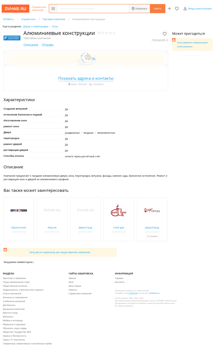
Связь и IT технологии (14, 339)
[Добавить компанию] (169, 8)
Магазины (8, 316)
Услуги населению (12, 293)
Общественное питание (15, 286)
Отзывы (47, 44)
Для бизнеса (9, 305)
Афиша (72, 278)
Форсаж (52, 227)
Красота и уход (10, 312)
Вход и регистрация (200, 8)
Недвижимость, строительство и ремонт (23, 289)
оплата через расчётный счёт (82, 156)
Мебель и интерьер (13, 320)
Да (66, 109)
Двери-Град (85, 227)
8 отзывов (152, 236)
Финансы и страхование (15, 297)
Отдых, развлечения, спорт (16, 282)
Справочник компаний (39, 9)
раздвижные (72, 132)
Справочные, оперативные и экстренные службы (27, 343)
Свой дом (118, 227)
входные (88, 132)
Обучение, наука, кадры (15, 328)
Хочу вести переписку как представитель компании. (60, 252)
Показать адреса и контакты (85, 78)
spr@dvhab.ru (154, 293)
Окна (55, 26)
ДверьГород (152, 227)
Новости (73, 289)
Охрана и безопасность (14, 335)
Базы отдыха (75, 286)
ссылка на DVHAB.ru (157, 301)
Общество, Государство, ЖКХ (17, 332)
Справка (119, 278)
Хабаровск (141, 8)
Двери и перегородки (35, 26)
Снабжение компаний (14, 301)
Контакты (119, 282)
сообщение (133, 293)
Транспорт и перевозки (14, 278)
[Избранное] (177, 8)
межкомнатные (106, 132)
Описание (30, 44)
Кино (71, 282)
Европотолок (18, 227)
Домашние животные (14, 309)
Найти (157, 8)
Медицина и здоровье (14, 324)
